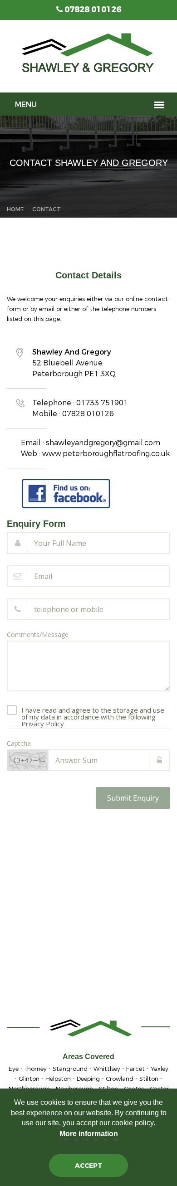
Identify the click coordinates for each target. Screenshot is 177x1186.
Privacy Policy (42, 723)
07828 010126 (92, 9)
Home (15, 209)
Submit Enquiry (133, 798)
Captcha (19, 743)
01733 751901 (102, 403)
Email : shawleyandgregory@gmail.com (90, 442)
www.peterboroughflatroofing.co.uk (106, 453)
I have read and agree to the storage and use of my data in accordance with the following (92, 711)
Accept (88, 1166)
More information (88, 1133)
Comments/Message (38, 635)
